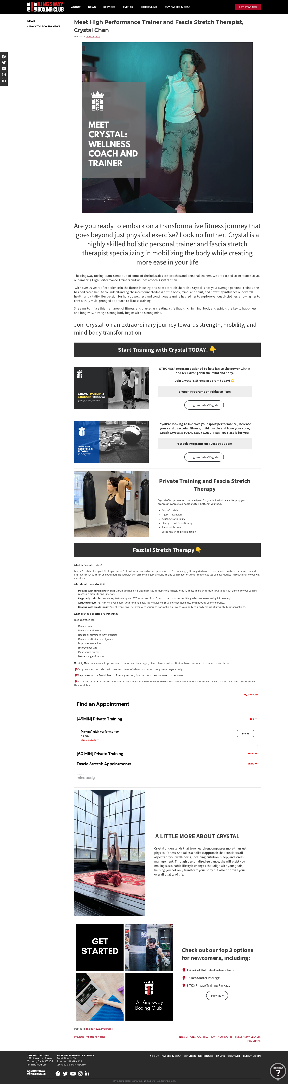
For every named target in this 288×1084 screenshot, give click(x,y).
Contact (233, 1055)
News (92, 7)
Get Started (248, 7)
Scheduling (148, 7)
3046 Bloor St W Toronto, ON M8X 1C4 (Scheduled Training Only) (75, 1060)
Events (128, 7)
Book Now (217, 995)
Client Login (252, 1055)
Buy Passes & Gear (177, 7)
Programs (107, 1028)
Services (109, 7)
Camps (220, 1055)
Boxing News (92, 1028)
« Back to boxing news (43, 26)
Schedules (206, 1055)
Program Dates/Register (204, 405)
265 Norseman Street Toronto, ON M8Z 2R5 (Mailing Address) (40, 1060)
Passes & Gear (171, 1055)
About (76, 7)
